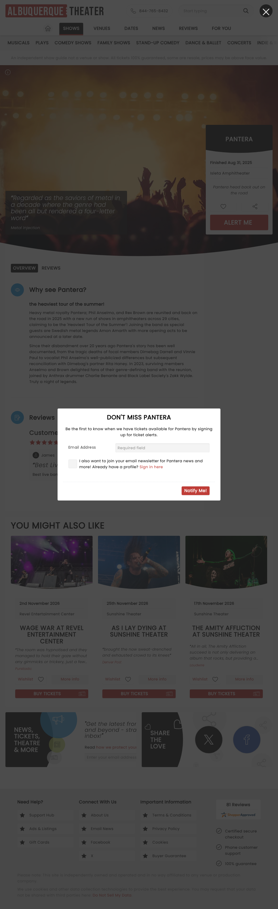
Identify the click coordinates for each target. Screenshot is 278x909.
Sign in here (151, 467)
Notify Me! (195, 490)
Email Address (82, 447)
